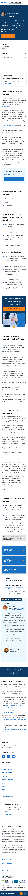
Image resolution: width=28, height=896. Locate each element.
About (3, 783)
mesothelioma (6, 107)
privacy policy (13, 835)
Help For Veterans (7, 773)
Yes (11, 673)
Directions (8, 83)
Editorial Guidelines (7, 796)
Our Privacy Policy (7, 859)
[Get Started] (23, 560)
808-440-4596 (10, 175)
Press (3, 793)
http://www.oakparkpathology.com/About (14, 720)
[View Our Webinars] (23, 550)
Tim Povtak (12, 606)
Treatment (7, 8)
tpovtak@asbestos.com (17, 609)
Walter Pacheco (14, 649)
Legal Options (6, 776)
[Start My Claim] (23, 570)
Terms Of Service (7, 863)
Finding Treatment (7, 769)
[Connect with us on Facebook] (3, 756)
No (18, 673)
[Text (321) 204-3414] (25, 893)
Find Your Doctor (13, 309)
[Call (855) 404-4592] (21, 893)
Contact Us (5, 786)
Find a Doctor (13, 8)
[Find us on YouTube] (14, 756)
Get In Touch (12, 179)
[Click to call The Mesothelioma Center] (25, 2)
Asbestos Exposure (7, 779)
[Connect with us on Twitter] (8, 756)
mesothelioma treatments (9, 125)
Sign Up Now (8, 814)
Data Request (6, 867)
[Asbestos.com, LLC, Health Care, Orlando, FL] (14, 881)
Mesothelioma (6, 766)
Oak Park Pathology (18, 404)
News (3, 790)
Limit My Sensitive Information (10, 871)
